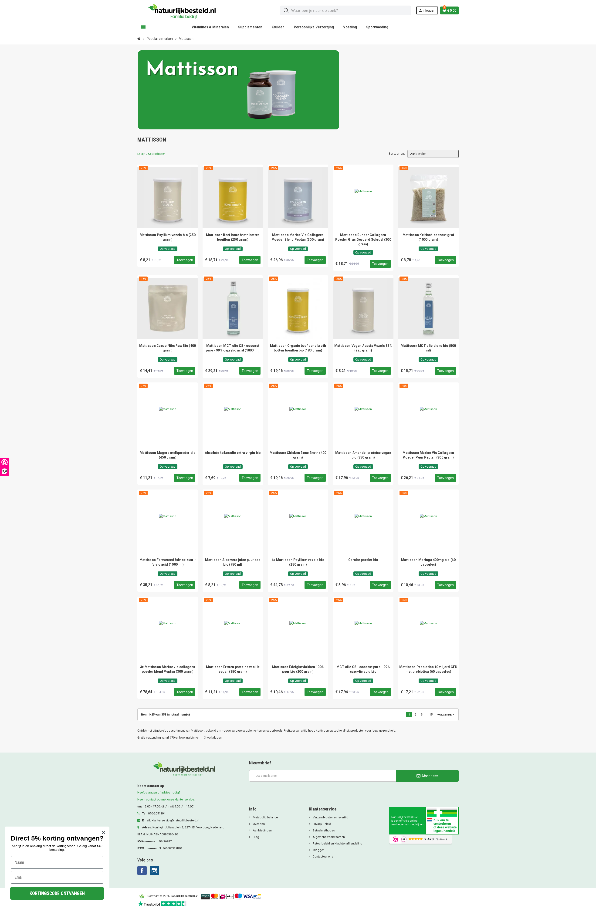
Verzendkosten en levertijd (330, 817)
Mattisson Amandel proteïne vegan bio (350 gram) (363, 455)
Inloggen (318, 850)
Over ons (258, 824)
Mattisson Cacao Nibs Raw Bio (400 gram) (167, 348)
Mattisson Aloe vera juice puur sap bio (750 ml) (233, 562)
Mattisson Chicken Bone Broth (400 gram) (298, 455)
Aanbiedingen (262, 830)
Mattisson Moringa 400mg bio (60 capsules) (428, 562)
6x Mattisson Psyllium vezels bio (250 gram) (298, 562)
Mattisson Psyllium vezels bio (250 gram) (168, 237)
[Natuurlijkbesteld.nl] (183, 10)
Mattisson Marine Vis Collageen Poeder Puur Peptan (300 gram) (428, 455)
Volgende (446, 714)
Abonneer (429, 775)
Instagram (154, 870)
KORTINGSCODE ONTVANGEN (57, 893)
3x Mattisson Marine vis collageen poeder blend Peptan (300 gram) (167, 669)
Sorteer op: (397, 153)
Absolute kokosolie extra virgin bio (233, 453)
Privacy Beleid (321, 824)
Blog (255, 837)
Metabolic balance (265, 817)
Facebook (142, 870)
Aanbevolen (418, 153)
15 (431, 714)
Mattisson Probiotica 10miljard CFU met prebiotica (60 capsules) (428, 669)
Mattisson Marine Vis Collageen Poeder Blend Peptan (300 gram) (298, 237)
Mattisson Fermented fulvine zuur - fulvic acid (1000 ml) (167, 562)
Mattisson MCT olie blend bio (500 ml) (428, 348)
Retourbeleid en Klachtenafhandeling (337, 843)
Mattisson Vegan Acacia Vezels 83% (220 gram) (363, 348)
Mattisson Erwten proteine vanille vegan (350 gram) (233, 669)
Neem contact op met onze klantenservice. (166, 799)
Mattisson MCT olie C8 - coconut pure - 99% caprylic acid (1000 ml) (233, 348)
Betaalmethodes (323, 830)
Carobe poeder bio (363, 560)
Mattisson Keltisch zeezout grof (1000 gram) (428, 237)
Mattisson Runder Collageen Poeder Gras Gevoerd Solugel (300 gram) (363, 239)
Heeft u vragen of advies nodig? (158, 792)
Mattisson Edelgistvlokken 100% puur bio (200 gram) (298, 669)
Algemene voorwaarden (328, 837)
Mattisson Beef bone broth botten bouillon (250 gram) (233, 237)
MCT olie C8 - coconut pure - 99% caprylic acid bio (363, 669)
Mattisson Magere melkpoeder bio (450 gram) (168, 455)
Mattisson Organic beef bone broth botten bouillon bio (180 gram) (298, 348)
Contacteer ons (322, 856)
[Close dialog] (103, 832)
